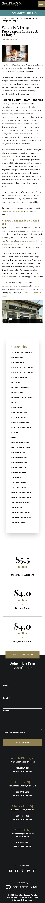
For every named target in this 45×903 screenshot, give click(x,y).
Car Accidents (17, 362)
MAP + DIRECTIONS (22, 772)
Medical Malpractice (20, 422)
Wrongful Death (18, 522)
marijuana (6, 156)
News (13, 437)
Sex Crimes (16, 477)
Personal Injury (18, 452)
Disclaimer (28, 900)
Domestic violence (20, 387)
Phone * (6, 711)
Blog (11, 18)
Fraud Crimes (17, 407)
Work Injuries (17, 507)
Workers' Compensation (22, 517)
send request (22, 742)
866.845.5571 (24, 13)
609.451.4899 (22, 816)
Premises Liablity (19, 462)
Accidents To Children (21, 352)
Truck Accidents (18, 487)
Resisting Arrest (18, 472)
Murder (14, 432)
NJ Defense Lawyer (20, 442)
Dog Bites (15, 382)
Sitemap (16, 900)
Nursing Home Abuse (20, 447)
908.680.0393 (23, 843)
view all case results (22, 655)
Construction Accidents (22, 367)
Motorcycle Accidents (21, 427)
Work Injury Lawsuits (20, 512)
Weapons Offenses (20, 502)
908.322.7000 (22, 768)
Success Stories (18, 482)
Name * (6, 685)
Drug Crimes (17, 392)
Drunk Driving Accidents (22, 397)
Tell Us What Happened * (14, 732)
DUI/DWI (15, 402)
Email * (6, 698)
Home (4, 18)
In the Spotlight (18, 417)
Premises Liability (19, 457)
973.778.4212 (22, 792)
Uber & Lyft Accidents (21, 492)
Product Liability (18, 467)
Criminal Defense (19, 377)
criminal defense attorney (12, 211)
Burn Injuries (17, 357)
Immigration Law (19, 412)
